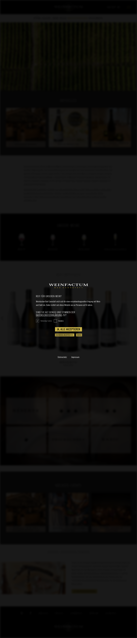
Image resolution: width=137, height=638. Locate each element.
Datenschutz (62, 356)
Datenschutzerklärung (49, 315)
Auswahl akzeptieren (64, 335)
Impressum (75, 356)
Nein (79, 335)
